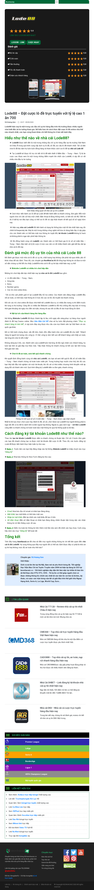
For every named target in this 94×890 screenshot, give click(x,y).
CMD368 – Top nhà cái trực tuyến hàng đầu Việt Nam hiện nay (61, 633)
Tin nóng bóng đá (47, 868)
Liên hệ (8, 884)
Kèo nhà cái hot (46, 857)
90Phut (16, 811)
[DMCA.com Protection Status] (70, 866)
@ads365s (10, 871)
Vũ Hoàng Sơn (37, 557)
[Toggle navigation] (57, 2)
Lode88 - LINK (17, 42)
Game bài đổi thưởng (48, 862)
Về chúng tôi (18, 884)
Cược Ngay (33, 42)
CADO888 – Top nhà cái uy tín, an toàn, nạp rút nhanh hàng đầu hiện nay (61, 659)
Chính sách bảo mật (32, 884)
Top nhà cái (45, 860)
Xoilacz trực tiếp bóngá (28, 795)
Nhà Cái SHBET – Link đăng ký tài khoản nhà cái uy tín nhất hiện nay (61, 684)
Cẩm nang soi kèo (47, 865)
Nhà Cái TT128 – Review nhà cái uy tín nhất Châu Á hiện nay (61, 608)
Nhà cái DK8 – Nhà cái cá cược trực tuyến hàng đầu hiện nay (60, 709)
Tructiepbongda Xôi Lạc (25, 799)
